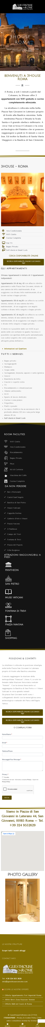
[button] (3, 199)
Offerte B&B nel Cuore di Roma (18, 1004)
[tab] (22, 349)
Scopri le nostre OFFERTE (16, 989)
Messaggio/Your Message (11, 759)
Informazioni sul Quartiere (15, 349)
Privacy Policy (6, 781)
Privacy (5, 774)
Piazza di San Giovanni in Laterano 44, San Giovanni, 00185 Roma (22, 816)
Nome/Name (7, 734)
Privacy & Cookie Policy (27, 1018)
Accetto (6, 777)
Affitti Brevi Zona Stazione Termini (20, 1000)
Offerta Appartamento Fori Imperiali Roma (23, 995)
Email (4, 743)
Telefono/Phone (7, 751)
